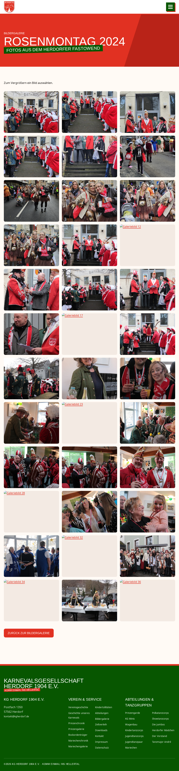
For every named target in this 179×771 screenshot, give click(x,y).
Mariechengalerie (78, 746)
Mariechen (131, 747)
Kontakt (99, 736)
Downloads (101, 730)
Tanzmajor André (161, 741)
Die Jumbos (158, 724)
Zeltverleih (101, 724)
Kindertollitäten (103, 707)
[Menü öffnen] (170, 6)
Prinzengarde (132, 712)
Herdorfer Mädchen (163, 730)
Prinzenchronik (76, 723)
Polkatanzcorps (160, 712)
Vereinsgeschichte (78, 707)
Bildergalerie (102, 718)
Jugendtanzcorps (134, 736)
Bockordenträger (77, 734)
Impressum (101, 741)
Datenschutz (102, 747)
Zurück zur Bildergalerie (29, 633)
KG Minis (130, 718)
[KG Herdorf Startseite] (10, 7)
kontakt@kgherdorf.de (16, 716)
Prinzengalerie (76, 729)
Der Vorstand (159, 736)
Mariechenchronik (78, 740)
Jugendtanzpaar (134, 741)
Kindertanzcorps (134, 730)
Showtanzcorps (160, 718)
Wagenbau (131, 724)
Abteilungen (101, 713)
